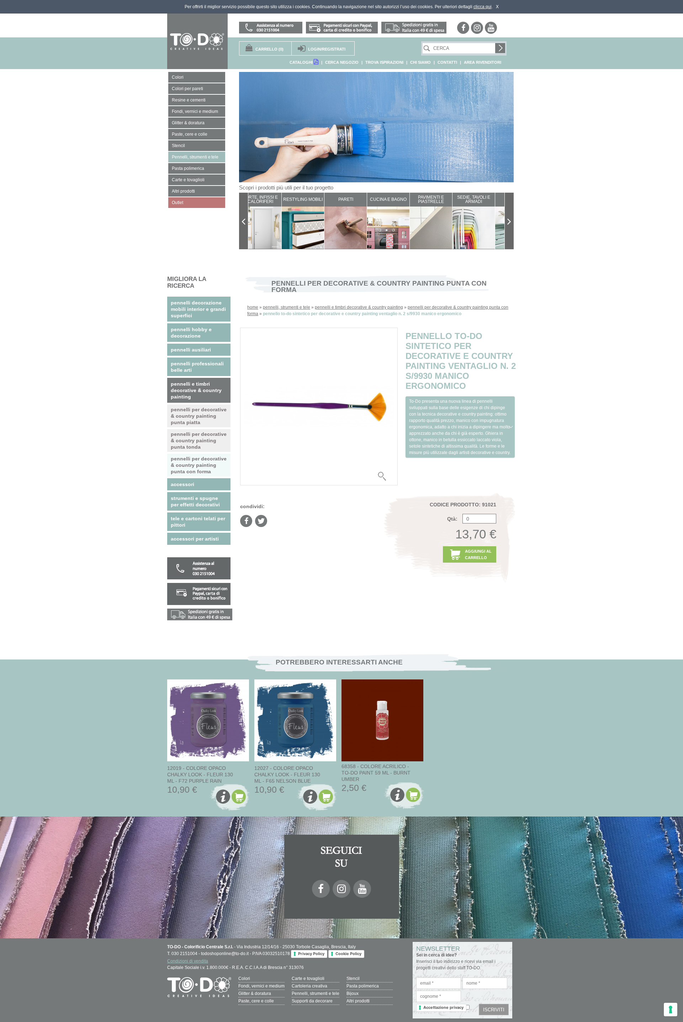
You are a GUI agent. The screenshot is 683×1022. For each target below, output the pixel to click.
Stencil (353, 978)
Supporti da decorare (312, 1000)
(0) (269, 49)
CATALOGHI (302, 62)
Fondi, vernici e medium (261, 986)
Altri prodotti (358, 1000)
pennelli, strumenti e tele (286, 307)
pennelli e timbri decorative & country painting (359, 307)
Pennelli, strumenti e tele (315, 993)
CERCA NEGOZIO (342, 62)
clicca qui (482, 6)
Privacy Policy (311, 953)
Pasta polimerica (362, 986)
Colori (244, 978)
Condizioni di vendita (187, 961)
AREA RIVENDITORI (482, 62)
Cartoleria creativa (309, 986)
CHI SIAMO (420, 62)
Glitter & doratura (254, 993)
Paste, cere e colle (256, 1000)
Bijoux (352, 993)
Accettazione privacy (443, 1007)
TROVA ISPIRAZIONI (384, 62)
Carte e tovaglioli (308, 978)
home (252, 307)
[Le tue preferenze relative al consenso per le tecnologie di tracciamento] (670, 1009)
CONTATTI (447, 62)
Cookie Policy (348, 953)
